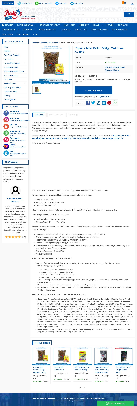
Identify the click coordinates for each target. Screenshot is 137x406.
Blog (35, 35)
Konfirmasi (123, 25)
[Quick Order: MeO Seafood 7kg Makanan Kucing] (90, 363)
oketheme (63, 3)
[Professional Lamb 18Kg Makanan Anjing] (124, 356)
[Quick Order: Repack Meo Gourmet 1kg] (69, 363)
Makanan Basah (11, 67)
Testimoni (27, 30)
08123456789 (27, 3)
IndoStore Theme (59, 401)
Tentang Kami (81, 30)
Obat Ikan (8, 79)
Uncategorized (10, 99)
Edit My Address (119, 30)
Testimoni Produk (47, 30)
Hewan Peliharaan (12, 63)
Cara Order (69, 25)
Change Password (99, 30)
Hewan (96, 25)
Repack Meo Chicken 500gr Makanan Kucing (39, 369)
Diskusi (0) (74, 115)
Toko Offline (23, 35)
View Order (7, 35)
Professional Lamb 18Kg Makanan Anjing (123, 369)
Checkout (84, 25)
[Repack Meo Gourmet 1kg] (62, 356)
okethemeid (78, 3)
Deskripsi (39, 115)
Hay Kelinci (8, 59)
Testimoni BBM (10, 91)
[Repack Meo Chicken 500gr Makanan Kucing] (41, 356)
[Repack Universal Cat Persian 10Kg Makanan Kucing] (103, 356)
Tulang (7, 95)
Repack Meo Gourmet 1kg (59, 368)
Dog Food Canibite (12, 55)
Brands (7, 51)
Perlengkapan (9, 30)
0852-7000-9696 (45, 3)
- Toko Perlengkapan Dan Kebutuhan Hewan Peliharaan (68, 398)
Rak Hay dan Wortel (12, 87)
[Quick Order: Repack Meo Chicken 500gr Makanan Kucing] (48, 363)
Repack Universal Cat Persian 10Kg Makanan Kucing (102, 369)
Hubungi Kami (95, 90)
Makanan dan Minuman (115, 67)
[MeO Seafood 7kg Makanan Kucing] (82, 356)
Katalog (110, 25)
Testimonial (65, 30)
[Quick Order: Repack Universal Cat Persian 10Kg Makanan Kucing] (110, 363)
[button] (129, 14)
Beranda (8, 25)
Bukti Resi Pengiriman (50, 25)
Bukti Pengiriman (25, 25)
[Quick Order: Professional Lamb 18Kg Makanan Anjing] (131, 363)
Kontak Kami (8, 3)
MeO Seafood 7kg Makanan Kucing (82, 368)
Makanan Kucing (112, 70)
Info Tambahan (56, 115)
